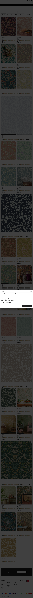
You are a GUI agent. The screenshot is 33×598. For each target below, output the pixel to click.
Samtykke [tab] (5, 293)
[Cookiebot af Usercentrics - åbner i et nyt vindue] (28, 291)
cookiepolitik (8, 302)
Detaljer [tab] (16, 293)
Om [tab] (27, 293)
